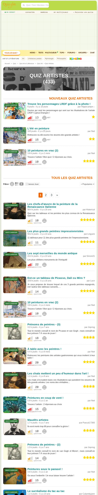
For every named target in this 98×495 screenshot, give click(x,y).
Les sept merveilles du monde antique (52, 253)
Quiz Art (40, 63)
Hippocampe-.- (88, 107)
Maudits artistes (37, 419)
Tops (62, 53)
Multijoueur (51, 53)
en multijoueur (60, 12)
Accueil (7, 63)
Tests (40, 53)
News (32, 53)
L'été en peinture (38, 128)
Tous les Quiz (11, 53)
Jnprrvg (91, 327)
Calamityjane (89, 494)
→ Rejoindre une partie (83, 12)
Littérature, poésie (34, 58)
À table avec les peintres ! (44, 348)
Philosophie (61, 58)
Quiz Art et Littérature (26, 63)
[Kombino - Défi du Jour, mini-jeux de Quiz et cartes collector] (75, 58)
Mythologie (49, 58)
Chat (92, 53)
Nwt (93, 131)
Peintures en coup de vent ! (45, 397)
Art (23, 58)
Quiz (14, 63)
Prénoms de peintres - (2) (43, 444)
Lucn (92, 281)
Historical (90, 209)
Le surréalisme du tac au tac (46, 491)
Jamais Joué (33, 184)
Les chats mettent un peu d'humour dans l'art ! (58, 373)
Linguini (91, 234)
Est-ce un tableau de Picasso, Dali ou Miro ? (56, 277)
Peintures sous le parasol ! (45, 469)
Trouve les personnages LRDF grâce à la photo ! (59, 103)
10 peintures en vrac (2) (42, 150)
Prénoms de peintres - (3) (43, 324)
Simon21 (91, 256)
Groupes (82, 53)
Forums (71, 53)
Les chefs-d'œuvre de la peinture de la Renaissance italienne (52, 205)
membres (44, 12)
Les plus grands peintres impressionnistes (55, 231)
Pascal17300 (89, 423)
